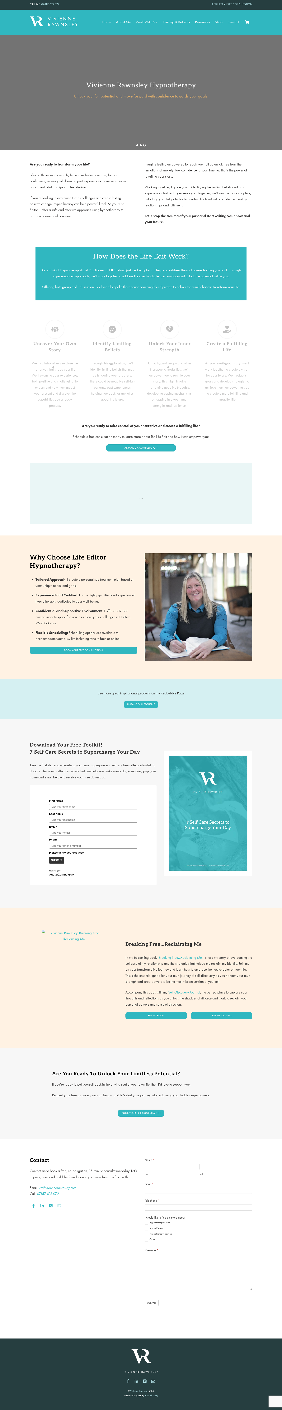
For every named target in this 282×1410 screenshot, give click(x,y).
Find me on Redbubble (141, 704)
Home (106, 22)
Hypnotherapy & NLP (159, 1222)
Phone (53, 839)
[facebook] (33, 1204)
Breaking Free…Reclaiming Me (180, 957)
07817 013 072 (50, 4)
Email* (53, 826)
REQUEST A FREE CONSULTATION (232, 4)
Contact (233, 22)
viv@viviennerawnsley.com (57, 1187)
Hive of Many (151, 1395)
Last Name (56, 813)
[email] (59, 1204)
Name (150, 1160)
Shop (219, 22)
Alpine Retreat (156, 1228)
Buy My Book (156, 1015)
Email (149, 1184)
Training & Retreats (176, 22)
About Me (123, 22)
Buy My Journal (222, 1015)
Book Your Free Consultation (83, 650)
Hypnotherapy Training (160, 1233)
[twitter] (51, 1204)
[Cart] (247, 22)
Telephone (152, 1201)
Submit (56, 860)
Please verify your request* (66, 852)
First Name (56, 800)
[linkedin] (42, 1204)
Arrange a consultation (141, 447)
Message (151, 1250)
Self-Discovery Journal (184, 992)
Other (152, 1239)
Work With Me (146, 22)
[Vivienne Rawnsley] (54, 24)
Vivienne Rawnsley (139, 1391)
